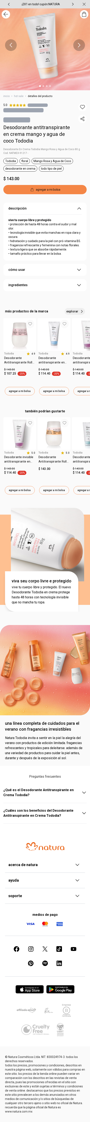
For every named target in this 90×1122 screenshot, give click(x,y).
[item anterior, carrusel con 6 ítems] (9, 4)
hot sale (18, 96)
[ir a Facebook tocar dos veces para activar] (16, 949)
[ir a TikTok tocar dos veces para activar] (59, 949)
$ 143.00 (11, 178)
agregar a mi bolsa (20, 391)
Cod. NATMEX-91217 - (15, 153)
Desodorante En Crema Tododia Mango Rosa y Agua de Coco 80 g (41, 149)
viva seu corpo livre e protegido (41, 580)
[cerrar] (84, 4)
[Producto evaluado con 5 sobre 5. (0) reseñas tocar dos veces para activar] (38, 105)
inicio (6, 96)
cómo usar (16, 270)
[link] (19, 362)
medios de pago (45, 915)
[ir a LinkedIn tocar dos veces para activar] (59, 963)
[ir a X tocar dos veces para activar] (45, 949)
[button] (82, 107)
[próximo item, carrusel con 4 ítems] (79, 45)
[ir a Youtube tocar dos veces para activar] (73, 949)
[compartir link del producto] (82, 119)
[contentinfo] (31, 354)
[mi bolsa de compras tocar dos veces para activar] (84, 14)
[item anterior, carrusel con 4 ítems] (11, 45)
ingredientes (18, 285)
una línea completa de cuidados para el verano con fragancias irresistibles (42, 726)
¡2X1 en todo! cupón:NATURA (41, 4)
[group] (40, 4)
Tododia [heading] (9, 353)
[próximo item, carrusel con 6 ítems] (73, 4)
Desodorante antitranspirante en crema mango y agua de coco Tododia (36, 134)
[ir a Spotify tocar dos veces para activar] (45, 963)
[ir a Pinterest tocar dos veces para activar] (30, 963)
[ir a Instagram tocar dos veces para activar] (30, 949)
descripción (17, 208)
